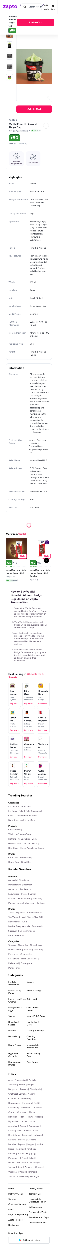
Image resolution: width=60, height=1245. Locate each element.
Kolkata (27, 1130)
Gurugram (22, 1112)
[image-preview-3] (9, 66)
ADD (22, 556)
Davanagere (14, 1103)
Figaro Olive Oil (34, 917)
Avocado (12, 880)
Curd (40, 945)
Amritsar (12, 1084)
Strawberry (24, 880)
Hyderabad (13, 1121)
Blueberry (37, 898)
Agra (10, 1080)
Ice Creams (13, 806)
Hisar (21, 1117)
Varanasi (32, 1172)
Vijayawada (22, 1176)
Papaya (11, 903)
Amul (24, 921)
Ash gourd (13, 889)
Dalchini (12, 898)
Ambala (32, 1080)
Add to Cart (35, 22)
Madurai (12, 1139)
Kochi (19, 1130)
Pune (24, 1158)
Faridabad (13, 1107)
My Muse (20, 912)
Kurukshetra (14, 1135)
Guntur (11, 1112)
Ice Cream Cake (16, 811)
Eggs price (13, 954)
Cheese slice (26, 954)
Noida (11, 1149)
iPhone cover (14, 843)
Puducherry (14, 1158)
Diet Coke (13, 848)
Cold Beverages (33, 811)
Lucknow (26, 1135)
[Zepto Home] (10, 7)
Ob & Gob (13, 857)
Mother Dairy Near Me (19, 926)
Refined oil (13, 963)
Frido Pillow (25, 857)
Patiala (21, 1153)
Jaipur (32, 1121)
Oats (10, 815)
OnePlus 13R (14, 829)
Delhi (36, 1103)
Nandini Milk (14, 921)
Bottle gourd (26, 889)
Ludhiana (37, 1135)
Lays (22, 917)
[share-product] (46, 126)
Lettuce (41, 903)
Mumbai (12, 1144)
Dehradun (27, 1103)
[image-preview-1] (9, 45)
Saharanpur (22, 1162)
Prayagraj (30, 1153)
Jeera (20, 903)
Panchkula (31, 1149)
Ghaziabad (25, 1107)
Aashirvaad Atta (34, 912)
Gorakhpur (37, 1107)
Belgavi (30, 1084)
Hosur (29, 1117)
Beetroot (27, 884)
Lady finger (13, 894)
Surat (20, 1167)
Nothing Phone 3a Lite (19, 839)
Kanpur (23, 1126)
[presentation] (48, 98)
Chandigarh (35, 1089)
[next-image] (48, 98)
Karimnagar (34, 1126)
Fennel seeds (24, 898)
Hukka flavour (15, 949)
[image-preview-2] (9, 56)
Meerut (21, 1139)
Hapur (32, 1112)
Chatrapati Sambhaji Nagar (21, 1094)
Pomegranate (14, 884)
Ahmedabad (21, 1080)
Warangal (34, 1176)
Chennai (12, 1098)
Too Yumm (13, 917)
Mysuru (21, 1144)
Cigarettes (23, 945)
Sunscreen (26, 806)
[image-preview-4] (9, 77)
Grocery (12, 945)
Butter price (26, 963)
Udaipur (39, 1167)
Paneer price (14, 968)
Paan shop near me (33, 949)
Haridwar (12, 1117)
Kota (35, 1130)
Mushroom (30, 903)
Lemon (33, 894)
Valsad (22, 1172)
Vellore (11, 1176)
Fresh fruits (13, 958)
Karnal (11, 1130)
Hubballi (38, 1117)
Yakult (11, 912)
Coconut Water (30, 843)
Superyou (13, 931)
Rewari (11, 1162)
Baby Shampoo (15, 820)
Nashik (40, 1144)
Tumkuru (29, 1167)
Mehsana (31, 1139)
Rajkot (32, 1158)
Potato (24, 894)
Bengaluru (13, 1089)
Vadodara (12, 1172)
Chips (33, 945)
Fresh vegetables (29, 958)
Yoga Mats (30, 820)
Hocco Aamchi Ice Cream (32, 848)
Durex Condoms (27, 931)
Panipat (12, 1153)
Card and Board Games (26, 815)
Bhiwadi (24, 1089)
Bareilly (21, 1084)
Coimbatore (24, 1098)
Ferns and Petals (16, 935)
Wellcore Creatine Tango (20, 834)
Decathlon (26, 862)
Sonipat (12, 1167)
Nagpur (31, 1144)
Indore (24, 1121)
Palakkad (20, 1149)
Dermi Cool (13, 862)
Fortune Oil (37, 926)
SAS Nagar (35, 1162)
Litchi (34, 839)
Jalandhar (13, 1126)
